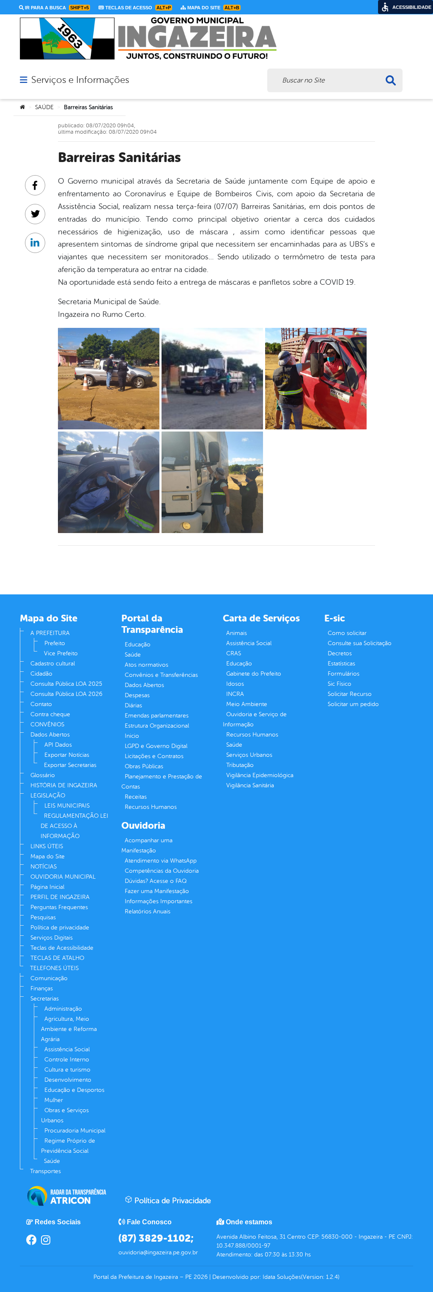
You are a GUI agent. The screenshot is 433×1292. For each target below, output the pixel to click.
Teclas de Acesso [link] (137, 7)
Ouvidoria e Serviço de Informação (255, 719)
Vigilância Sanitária (250, 785)
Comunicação (49, 978)
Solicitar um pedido (353, 704)
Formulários (343, 674)
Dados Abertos (50, 734)
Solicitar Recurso (350, 694)
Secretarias (44, 998)
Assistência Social (67, 1049)
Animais (236, 633)
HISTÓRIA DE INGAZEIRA (63, 785)
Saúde (52, 1161)
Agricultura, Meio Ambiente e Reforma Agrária (69, 1029)
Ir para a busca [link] (56, 7)
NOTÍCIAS (43, 866)
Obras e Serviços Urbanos (65, 1115)
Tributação (240, 765)
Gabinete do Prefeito (253, 674)
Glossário (42, 775)
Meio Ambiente (246, 704)
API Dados (58, 745)
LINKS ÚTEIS (46, 846)
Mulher (53, 1100)
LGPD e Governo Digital (156, 746)
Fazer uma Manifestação (157, 891)
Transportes (45, 1171)
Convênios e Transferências (161, 675)
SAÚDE (44, 107)
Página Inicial (47, 887)
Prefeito (54, 643)
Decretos (340, 653)
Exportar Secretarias (70, 765)
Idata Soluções (282, 1277)
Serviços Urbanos (249, 755)
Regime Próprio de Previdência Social (68, 1146)
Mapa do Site (47, 856)
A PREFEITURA (50, 633)
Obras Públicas (144, 766)
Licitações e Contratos (154, 756)
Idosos (235, 684)
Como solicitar (347, 633)
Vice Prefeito (61, 653)
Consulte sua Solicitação (360, 643)
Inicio (132, 736)
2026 (200, 1277)
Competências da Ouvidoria (162, 871)
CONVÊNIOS (47, 724)
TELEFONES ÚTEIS (54, 968)
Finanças (41, 988)
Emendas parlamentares (157, 715)
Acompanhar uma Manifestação (147, 845)
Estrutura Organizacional (157, 726)
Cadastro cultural (52, 663)
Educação (138, 644)
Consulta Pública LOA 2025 (66, 684)
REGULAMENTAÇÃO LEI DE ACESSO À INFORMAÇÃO (74, 826)
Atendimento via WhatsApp (161, 861)
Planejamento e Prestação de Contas (161, 781)
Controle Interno (66, 1059)
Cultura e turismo (67, 1070)
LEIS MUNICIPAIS (67, 806)
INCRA (235, 694)
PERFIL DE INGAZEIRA (60, 897)
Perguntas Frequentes (59, 907)
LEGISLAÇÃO (47, 795)
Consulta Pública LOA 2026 (66, 694)
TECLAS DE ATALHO (57, 958)
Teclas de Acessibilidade (61, 948)
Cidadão (41, 674)
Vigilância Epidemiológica (259, 775)
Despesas (137, 695)
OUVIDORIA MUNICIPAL (63, 877)
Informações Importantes (158, 901)
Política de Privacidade (171, 1200)
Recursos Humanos (151, 807)
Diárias (133, 705)
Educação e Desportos (74, 1090)
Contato (41, 704)
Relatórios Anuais (147, 911)
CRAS (233, 653)
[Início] (22, 107)
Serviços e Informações (80, 80)
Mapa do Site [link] (212, 7)
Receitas (136, 797)
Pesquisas (43, 917)
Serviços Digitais (51, 938)
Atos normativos (146, 665)
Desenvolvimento (67, 1080)
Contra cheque (50, 714)
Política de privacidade (59, 927)
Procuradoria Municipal (74, 1130)
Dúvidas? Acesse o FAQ (155, 881)
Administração (63, 1009)
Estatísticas (341, 663)
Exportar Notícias (66, 755)
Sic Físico (339, 684)
